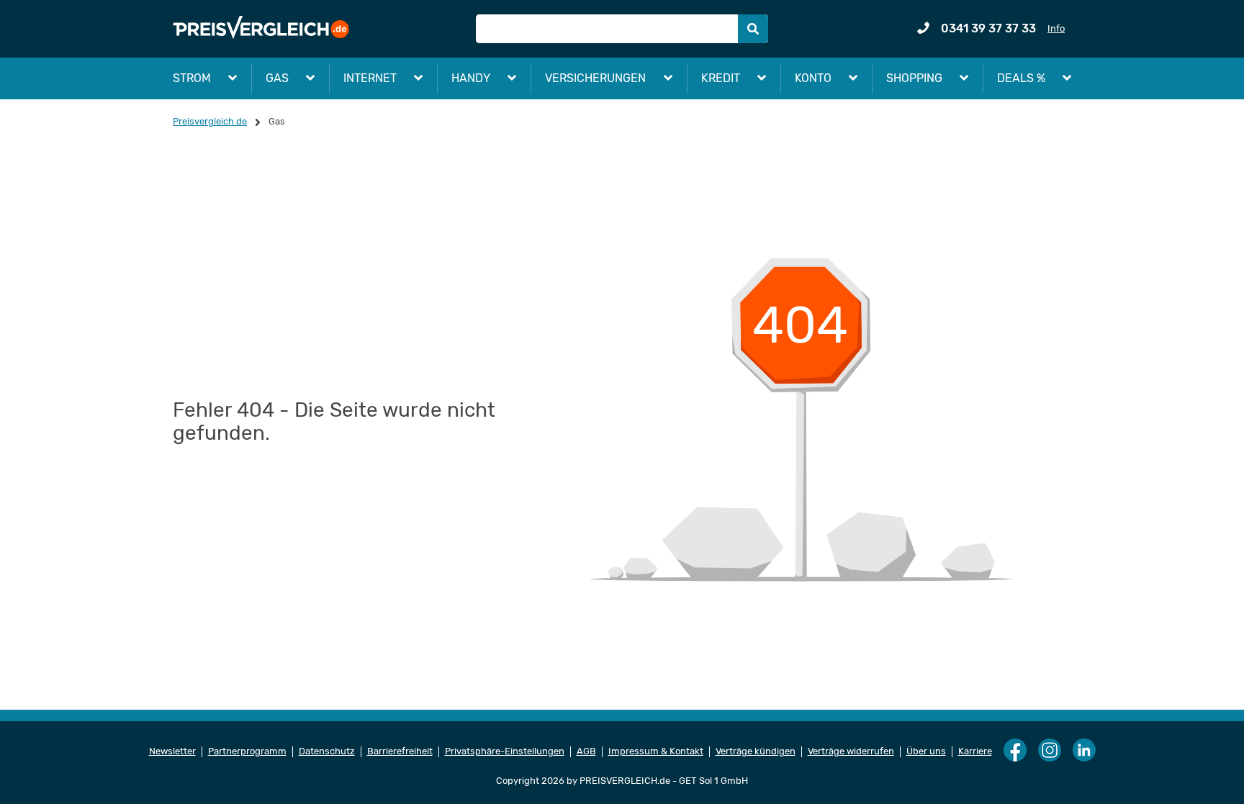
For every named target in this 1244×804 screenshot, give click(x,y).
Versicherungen (595, 78)
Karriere (975, 751)
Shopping (914, 78)
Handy (470, 78)
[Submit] (753, 28)
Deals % (1021, 78)
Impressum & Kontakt (655, 751)
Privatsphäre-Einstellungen (504, 751)
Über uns (926, 751)
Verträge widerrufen (851, 751)
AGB (586, 751)
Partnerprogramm (247, 751)
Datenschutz (327, 751)
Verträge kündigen (755, 751)
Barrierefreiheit (400, 751)
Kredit (720, 78)
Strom (192, 78)
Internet (370, 78)
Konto (813, 78)
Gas (277, 78)
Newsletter (172, 751)
